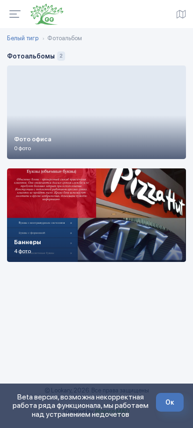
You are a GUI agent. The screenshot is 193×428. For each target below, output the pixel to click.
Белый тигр (22, 38)
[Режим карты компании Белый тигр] (181, 14)
